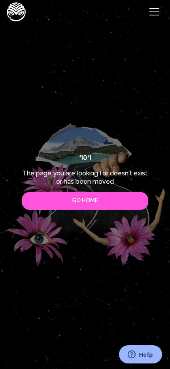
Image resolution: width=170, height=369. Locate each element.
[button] (154, 11)
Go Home (85, 200)
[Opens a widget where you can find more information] (140, 355)
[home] (16, 12)
